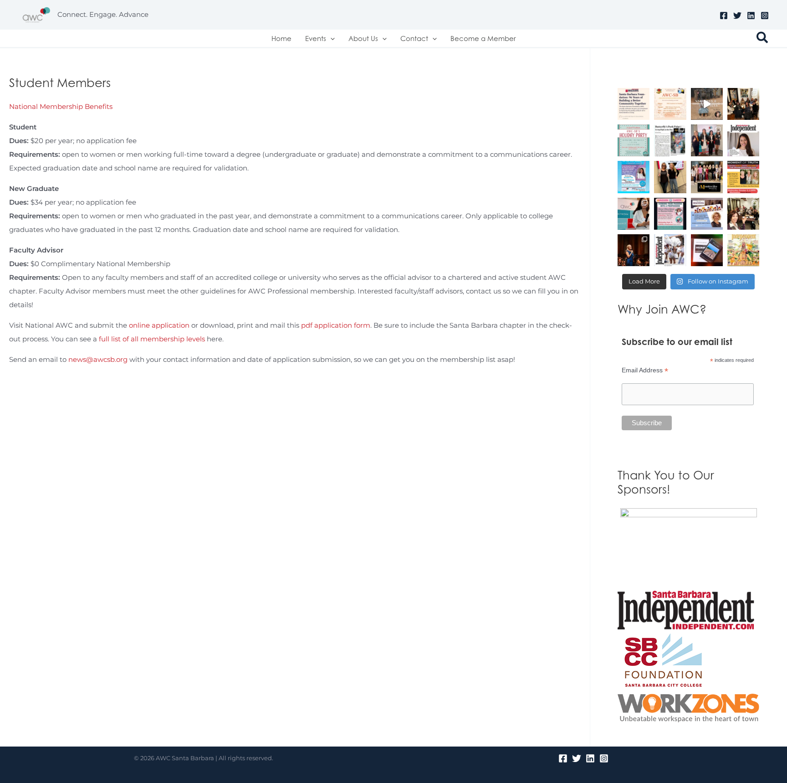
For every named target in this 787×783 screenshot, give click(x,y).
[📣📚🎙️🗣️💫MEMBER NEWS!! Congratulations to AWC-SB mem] (707, 104)
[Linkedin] (751, 15)
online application (159, 325)
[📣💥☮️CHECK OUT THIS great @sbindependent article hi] (743, 140)
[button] (330, 38)
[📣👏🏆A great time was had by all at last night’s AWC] (707, 140)
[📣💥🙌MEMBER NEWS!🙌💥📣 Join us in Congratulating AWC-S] (670, 140)
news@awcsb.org (98, 359)
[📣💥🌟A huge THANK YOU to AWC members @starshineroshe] (670, 177)
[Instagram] (765, 15)
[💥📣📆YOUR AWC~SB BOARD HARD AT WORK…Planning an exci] (743, 104)
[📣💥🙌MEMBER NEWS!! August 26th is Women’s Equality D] (707, 214)
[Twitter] (737, 15)
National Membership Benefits (60, 106)
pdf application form (335, 325)
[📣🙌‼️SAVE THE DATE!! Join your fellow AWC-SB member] (633, 177)
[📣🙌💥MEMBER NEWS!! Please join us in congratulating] (633, 104)
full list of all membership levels (152, 339)
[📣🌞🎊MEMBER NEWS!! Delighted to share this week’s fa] (743, 250)
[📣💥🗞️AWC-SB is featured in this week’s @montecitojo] (707, 177)
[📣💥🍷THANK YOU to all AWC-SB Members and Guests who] (633, 214)
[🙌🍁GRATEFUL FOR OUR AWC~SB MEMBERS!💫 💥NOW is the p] (670, 104)
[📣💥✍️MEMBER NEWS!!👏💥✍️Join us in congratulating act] (707, 250)
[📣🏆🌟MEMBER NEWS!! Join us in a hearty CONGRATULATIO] (633, 250)
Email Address (645, 370)
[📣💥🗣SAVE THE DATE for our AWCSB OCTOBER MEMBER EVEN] (743, 177)
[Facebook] (724, 15)
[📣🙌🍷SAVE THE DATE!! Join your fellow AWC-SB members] (670, 214)
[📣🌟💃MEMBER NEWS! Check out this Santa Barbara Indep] (670, 250)
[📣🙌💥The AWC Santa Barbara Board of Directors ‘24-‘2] (743, 214)
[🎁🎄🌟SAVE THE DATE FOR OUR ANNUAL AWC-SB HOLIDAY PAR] (633, 140)
